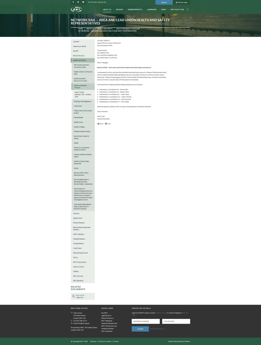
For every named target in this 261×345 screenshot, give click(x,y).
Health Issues (78, 122)
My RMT (76, 51)
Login (140, 329)
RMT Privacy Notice (79, 262)
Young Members (78, 243)
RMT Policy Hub (177, 9)
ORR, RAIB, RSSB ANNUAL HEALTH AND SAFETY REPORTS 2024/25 (82, 207)
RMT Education (106, 331)
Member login (182, 2)
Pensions (76, 213)
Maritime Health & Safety (82, 131)
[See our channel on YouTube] (83, 2)
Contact (116, 341)
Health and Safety (105, 29)
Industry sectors (78, 267)
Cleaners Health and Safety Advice (83, 156)
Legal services (77, 218)
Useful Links (78, 106)
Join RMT (76, 42)
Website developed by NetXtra (179, 341)
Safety (76, 168)
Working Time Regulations (82, 101)
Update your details (79, 46)
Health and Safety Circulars (128, 29)
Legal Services (106, 315)
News (163, 9)
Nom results (80, 295)
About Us (107, 9)
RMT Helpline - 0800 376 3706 (97, 2)
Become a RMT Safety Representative (81, 174)
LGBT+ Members (78, 234)
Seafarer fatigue (79, 127)
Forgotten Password (157, 329)
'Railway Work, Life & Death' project (83, 112)
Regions (119, 9)
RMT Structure (78, 276)
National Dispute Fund (80, 253)
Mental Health (78, 117)
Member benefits (135, 9)
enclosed (116, 77)
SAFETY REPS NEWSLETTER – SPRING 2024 (83, 94)
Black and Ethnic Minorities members (82, 229)
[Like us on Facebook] (73, 2)
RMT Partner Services (109, 326)
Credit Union (77, 248)
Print (109, 124)
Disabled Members (79, 239)
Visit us (75, 257)
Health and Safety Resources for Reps (80, 80)
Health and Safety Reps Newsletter (81, 162)
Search (187, 10)
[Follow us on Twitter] (78, 2)
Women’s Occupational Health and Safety (81, 149)
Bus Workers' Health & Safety (81, 137)
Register (164, 2)
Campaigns (151, 9)
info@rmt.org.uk (83, 323)
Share (101, 124)
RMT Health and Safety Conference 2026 (81, 66)
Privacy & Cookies (104, 341)
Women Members (79, 223)
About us (90, 29)
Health (76, 143)
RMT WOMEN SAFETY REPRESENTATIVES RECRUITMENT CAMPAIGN (83, 182)
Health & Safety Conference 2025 (83, 73)
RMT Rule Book (78, 281)
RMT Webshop (106, 321)
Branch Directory (79, 56)
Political (75, 271)
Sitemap (93, 341)
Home (80, 29)
